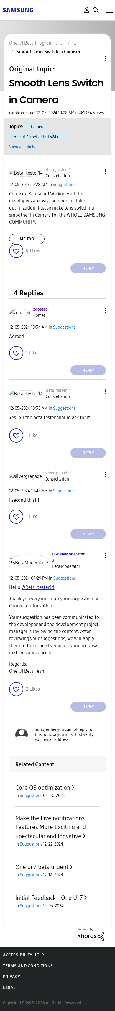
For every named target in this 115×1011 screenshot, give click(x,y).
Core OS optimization (42, 787)
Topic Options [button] (95, 58)
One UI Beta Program (31, 43)
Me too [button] (27, 239)
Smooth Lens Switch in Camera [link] (48, 51)
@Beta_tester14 (38, 587)
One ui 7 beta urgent (41, 867)
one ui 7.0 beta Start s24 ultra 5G (41, 137)
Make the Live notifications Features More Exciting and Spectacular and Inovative (50, 827)
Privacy (11, 976)
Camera (38, 126)
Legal (9, 987)
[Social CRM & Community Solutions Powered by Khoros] (91, 934)
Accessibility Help (23, 955)
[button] (95, 171)
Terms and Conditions (28, 965)
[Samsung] (17, 9)
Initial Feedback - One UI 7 (49, 897)
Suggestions (64, 184)
